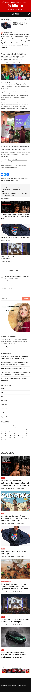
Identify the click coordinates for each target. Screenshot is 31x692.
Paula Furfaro (9, 84)
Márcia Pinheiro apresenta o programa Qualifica (15, 276)
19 (14, 435)
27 (18, 437)
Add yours (16, 270)
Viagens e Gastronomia (7, 417)
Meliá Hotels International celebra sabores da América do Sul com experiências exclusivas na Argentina (14, 586)
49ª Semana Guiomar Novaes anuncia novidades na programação (15, 620)
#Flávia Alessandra (20, 34)
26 (14, 437)
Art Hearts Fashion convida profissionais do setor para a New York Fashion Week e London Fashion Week (15, 216)
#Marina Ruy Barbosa (7, 34)
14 (22, 433)
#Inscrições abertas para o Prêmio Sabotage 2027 (15, 41)
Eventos (3, 396)
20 (18, 435)
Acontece (3, 388)
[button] (28, 19)
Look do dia (4, 400)
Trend (2, 412)
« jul (2, 443)
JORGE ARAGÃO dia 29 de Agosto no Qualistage (19, 24)
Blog (2, 392)
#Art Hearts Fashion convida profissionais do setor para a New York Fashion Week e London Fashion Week (15, 37)
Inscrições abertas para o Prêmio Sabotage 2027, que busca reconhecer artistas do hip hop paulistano (15, 518)
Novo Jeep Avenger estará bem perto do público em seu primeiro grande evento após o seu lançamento (14, 654)
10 (5, 433)
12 (14, 433)
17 (5, 435)
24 (5, 437)
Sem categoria (4, 408)
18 (10, 435)
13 (18, 433)
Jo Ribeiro (15, 5)
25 (10, 437)
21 (22, 435)
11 (10, 433)
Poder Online (4, 404)
